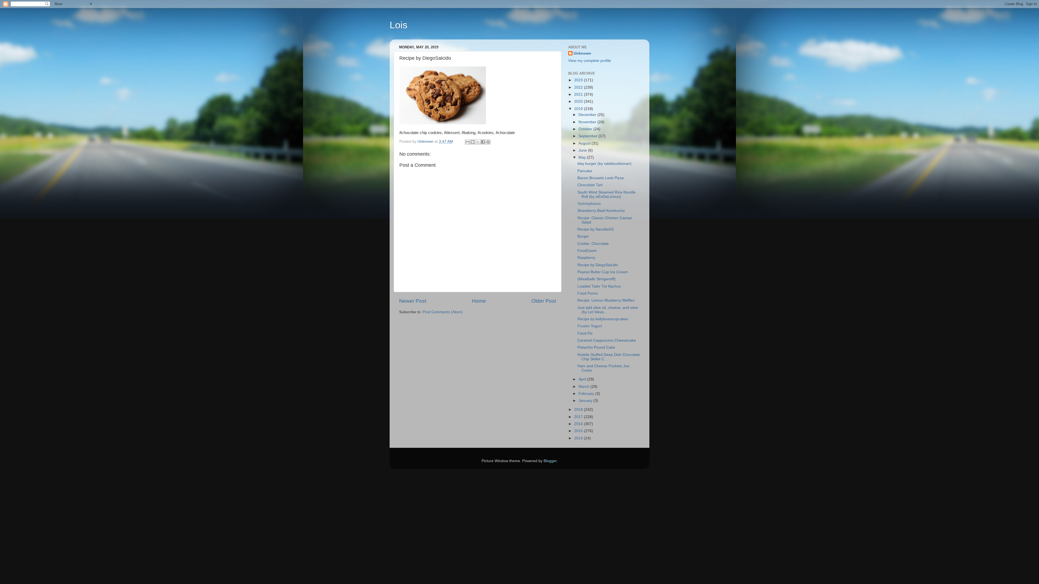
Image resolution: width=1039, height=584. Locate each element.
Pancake (584, 171)
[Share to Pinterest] (488, 142)
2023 (579, 80)
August (584, 143)
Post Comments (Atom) (443, 312)
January (585, 401)
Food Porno (587, 293)
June (583, 150)
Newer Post (412, 301)
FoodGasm (587, 251)
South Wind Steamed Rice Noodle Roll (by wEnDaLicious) (606, 194)
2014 (579, 438)
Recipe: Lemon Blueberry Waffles (605, 300)
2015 (579, 431)
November (587, 122)
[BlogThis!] (472, 142)
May (582, 157)
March (584, 387)
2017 (579, 417)
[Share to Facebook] (483, 142)
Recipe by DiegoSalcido (597, 265)
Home (479, 301)
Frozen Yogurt (589, 326)
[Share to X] (478, 142)
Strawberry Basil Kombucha (601, 211)
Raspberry (586, 258)
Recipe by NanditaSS (595, 229)
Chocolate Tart (590, 185)
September (588, 136)
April (582, 379)
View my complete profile (589, 61)
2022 (579, 87)
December (587, 115)
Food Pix (585, 333)
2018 (579, 410)
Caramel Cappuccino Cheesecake (606, 340)
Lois (398, 25)
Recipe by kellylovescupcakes (602, 319)
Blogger (550, 461)
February (586, 394)
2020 (579, 101)
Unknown (582, 53)
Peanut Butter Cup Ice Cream (602, 272)
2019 (579, 109)
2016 (579, 424)
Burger (583, 236)
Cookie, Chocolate (593, 244)
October (585, 129)
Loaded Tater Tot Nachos (599, 286)
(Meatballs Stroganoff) (596, 279)
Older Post (543, 301)
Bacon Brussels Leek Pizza (600, 178)
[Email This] (467, 142)
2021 (579, 94)
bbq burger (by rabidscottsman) (604, 164)
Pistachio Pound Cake (596, 347)
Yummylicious (589, 204)
